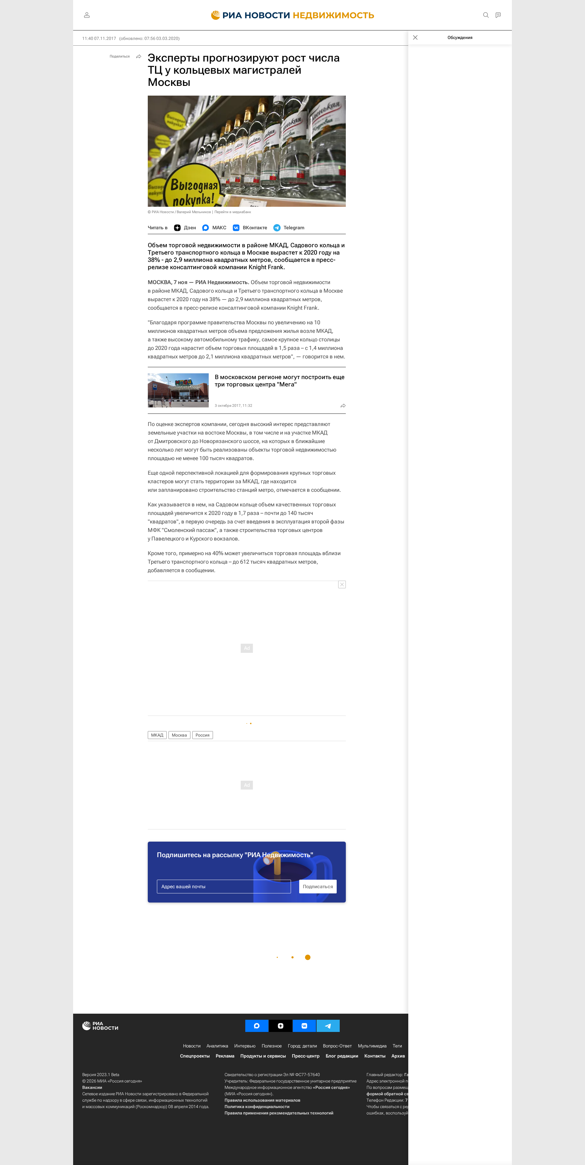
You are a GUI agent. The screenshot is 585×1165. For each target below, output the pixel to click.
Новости (191, 1046)
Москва (179, 735)
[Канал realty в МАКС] (256, 1026)
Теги (397, 1046)
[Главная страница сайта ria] (247, 15)
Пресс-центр (306, 1056)
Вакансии (92, 1087)
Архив (398, 1056)
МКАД (157, 735)
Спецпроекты (195, 1056)
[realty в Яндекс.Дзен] (280, 1026)
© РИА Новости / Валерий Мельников (179, 212)
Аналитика (217, 1046)
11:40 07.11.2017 (99, 38)
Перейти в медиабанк (232, 212)
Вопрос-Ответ (337, 1046)
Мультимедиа (372, 1046)
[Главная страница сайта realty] (292, 15)
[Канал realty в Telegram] (328, 1026)
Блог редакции (342, 1056)
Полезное (272, 1046)
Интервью (245, 1046)
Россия (203, 735)
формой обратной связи (391, 1093)
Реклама (225, 1056)
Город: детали (302, 1046)
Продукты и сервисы (263, 1056)
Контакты (374, 1056)
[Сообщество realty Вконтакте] (304, 1026)
